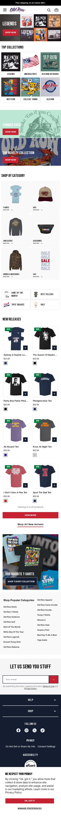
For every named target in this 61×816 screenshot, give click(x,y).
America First (43, 630)
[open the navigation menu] (5, 10)
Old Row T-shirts (10, 612)
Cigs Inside (42, 640)
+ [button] (25, 347)
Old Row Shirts (10, 607)
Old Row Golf (9, 622)
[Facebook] (18, 730)
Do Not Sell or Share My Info (20, 746)
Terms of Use (48, 686)
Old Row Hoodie (44, 610)
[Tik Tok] (43, 730)
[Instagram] (26, 730)
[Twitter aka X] (35, 730)
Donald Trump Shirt (12, 642)
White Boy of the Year (13, 632)
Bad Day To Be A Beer (47, 635)
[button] (5, 363)
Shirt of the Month (11, 627)
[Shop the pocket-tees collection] (15, 197)
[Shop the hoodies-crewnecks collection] (15, 263)
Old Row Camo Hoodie (47, 605)
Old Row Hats (43, 625)
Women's (41, 620)
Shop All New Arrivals (31, 524)
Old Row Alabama (11, 647)
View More (30, 515)
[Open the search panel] (49, 10)
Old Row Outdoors (11, 617)
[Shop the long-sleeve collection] (15, 230)
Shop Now (10, 132)
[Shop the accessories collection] (45, 230)
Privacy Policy (30, 688)
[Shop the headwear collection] (45, 197)
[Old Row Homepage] (23, 10)
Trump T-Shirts (43, 615)
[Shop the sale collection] (45, 263)
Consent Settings (46, 746)
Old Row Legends (11, 637)
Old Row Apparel (44, 600)
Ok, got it (30, 801)
